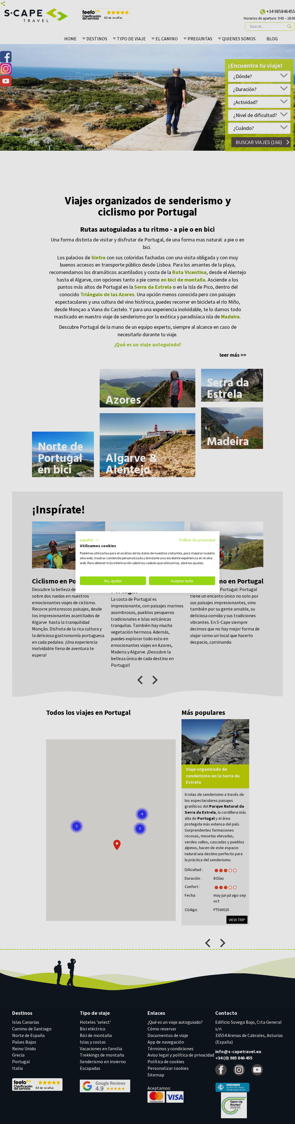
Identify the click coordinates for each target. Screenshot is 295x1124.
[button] (89, 540)
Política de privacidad (197, 539)
